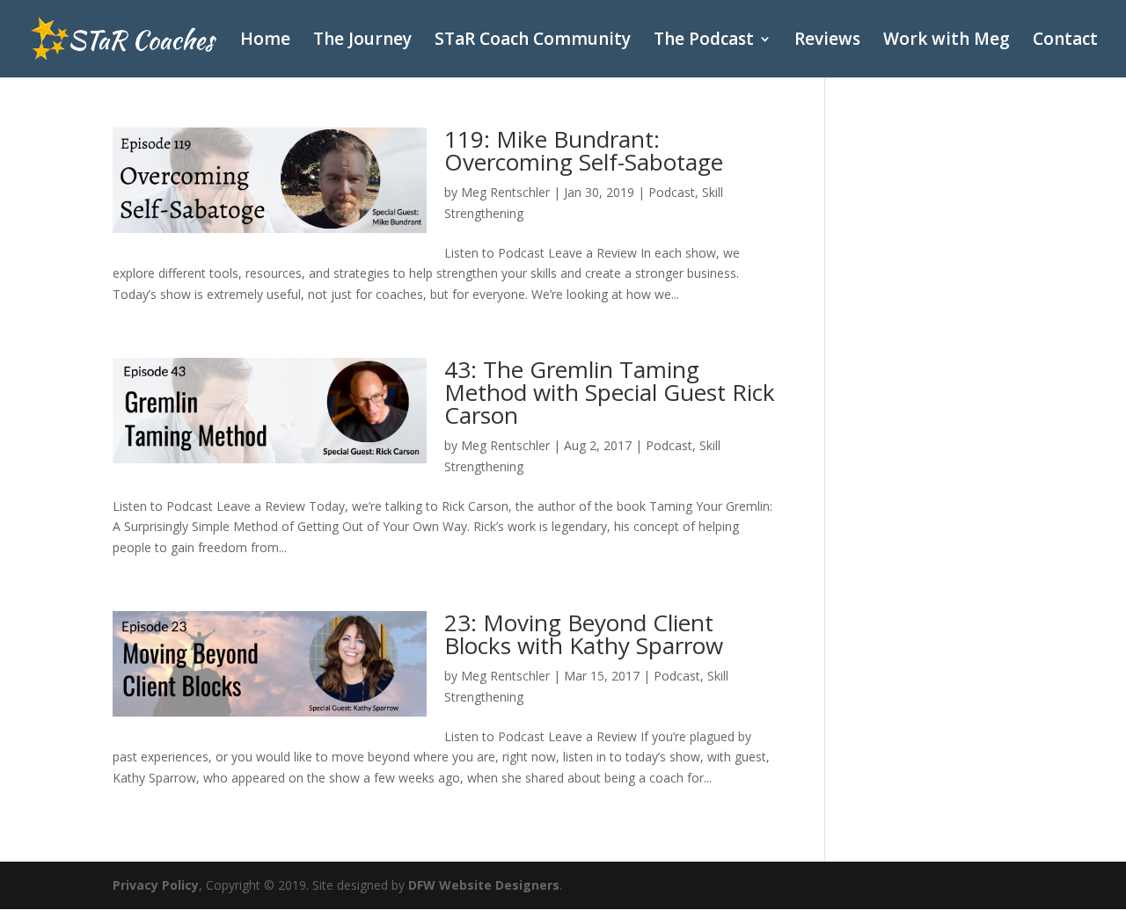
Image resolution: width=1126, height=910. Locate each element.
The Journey (362, 41)
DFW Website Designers (483, 885)
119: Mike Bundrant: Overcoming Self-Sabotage (583, 150)
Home (265, 41)
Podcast (671, 192)
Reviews (827, 41)
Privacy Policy (156, 885)
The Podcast (704, 41)
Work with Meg (946, 41)
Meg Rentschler (505, 192)
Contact (1065, 41)
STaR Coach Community (533, 41)
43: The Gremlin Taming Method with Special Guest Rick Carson (609, 392)
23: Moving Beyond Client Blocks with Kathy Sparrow (583, 634)
